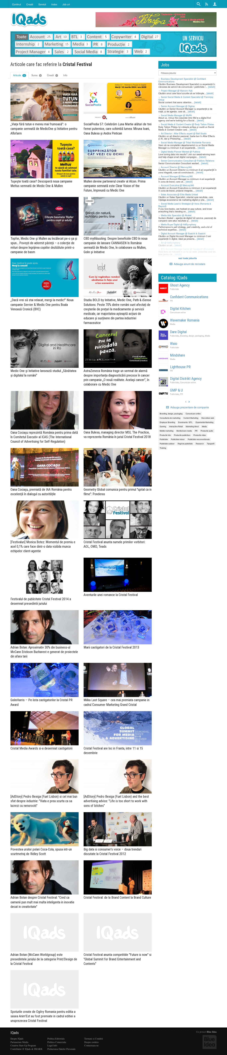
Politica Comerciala (56, 1042)
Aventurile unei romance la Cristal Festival (111, 595)
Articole (19, 75)
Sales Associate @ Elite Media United (179, 194)
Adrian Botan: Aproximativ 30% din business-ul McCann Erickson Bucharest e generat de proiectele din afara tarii (44, 651)
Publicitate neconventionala (199, 439)
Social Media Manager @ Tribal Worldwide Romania (186, 142)
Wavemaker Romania (184, 320)
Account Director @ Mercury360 (176, 167)
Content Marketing (190, 417)
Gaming (163, 426)
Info (65, 75)
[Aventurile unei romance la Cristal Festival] (118, 575)
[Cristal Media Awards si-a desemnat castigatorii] (44, 728)
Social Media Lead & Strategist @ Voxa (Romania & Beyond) (184, 205)
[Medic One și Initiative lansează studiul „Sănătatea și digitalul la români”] (44, 348)
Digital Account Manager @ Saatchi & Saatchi (183, 233)
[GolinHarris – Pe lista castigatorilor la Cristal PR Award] (44, 680)
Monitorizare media (184, 430)
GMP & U (176, 390)
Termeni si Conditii (93, 1038)
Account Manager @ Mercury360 (177, 176)
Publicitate (174, 289)
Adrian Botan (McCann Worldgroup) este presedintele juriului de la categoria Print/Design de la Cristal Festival (43, 959)
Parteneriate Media (19, 1042)
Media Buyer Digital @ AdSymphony (178, 224)
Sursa (36, 75)
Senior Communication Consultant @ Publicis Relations (187, 160)
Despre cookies (91, 1042)
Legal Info (52, 1045)
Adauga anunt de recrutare (189, 263)
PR (171, 300)
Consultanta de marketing (170, 417)
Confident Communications (189, 297)
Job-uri (66, 4)
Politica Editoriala (55, 1038)
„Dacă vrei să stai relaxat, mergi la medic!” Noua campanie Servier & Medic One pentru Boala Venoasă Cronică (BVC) (41, 304)
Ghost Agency (180, 285)
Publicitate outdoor (167, 443)
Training (163, 447)
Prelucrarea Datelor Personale (61, 1048)
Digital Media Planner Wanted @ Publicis (180, 151)
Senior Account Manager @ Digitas (178, 106)
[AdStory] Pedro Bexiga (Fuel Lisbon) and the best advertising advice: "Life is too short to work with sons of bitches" (116, 801)
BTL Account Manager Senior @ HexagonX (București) (187, 248)
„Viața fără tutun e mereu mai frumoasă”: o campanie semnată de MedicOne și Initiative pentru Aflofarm (43, 128)
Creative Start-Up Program (23, 1045)
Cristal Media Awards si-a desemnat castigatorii (41, 748)
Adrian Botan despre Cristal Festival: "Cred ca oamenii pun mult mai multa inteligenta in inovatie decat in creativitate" (42, 902)
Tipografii (210, 443)
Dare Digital (178, 332)
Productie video (199, 435)
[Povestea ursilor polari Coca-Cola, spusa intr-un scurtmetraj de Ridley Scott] (44, 829)
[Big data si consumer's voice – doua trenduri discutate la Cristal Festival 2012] (118, 829)
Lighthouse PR (180, 367)
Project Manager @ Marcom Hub (176, 90)
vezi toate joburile (187, 258)
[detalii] (211, 86)
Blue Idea (212, 1032)
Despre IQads (16, 1038)
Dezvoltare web (207, 417)
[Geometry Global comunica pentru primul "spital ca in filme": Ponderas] (118, 467)
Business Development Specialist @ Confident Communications (182, 80)
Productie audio (207, 430)
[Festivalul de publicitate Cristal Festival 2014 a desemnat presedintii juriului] (44, 577)
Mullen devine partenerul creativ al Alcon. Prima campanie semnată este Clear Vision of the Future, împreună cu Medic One (114, 185)
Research (200, 443)
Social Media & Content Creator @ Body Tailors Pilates (187, 124)
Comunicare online (178, 312)
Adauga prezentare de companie (189, 407)
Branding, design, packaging (192, 335)
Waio (173, 344)
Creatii (52, 75)
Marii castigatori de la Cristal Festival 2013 (111, 647)
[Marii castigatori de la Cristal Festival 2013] (118, 627)
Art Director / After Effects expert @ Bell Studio (184, 133)
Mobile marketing (166, 430)
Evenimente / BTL (185, 422)
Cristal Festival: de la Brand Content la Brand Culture (117, 898)
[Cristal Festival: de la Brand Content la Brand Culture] (118, 877)
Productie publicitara (182, 435)
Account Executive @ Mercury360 (177, 185)
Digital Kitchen (180, 308)
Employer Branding (167, 422)
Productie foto (165, 435)
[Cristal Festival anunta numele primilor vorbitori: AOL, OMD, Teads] (118, 519)
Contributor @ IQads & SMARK (26, 1048)
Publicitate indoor (178, 439)
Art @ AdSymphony (170, 242)
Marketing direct (192, 426)
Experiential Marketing (204, 422)
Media (172, 324)
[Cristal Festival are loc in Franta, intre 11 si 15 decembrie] (118, 728)
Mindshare (177, 355)
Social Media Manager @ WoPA (176, 115)
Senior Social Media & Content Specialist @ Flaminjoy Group (185, 98)
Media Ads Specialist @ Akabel (176, 215)
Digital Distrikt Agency (186, 378)
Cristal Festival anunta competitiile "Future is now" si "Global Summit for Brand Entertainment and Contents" (117, 959)
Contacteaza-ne (91, 1045)
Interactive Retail (176, 426)
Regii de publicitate (185, 443)
